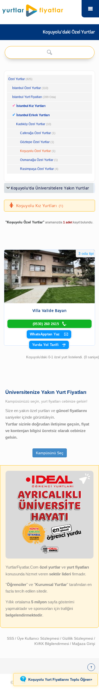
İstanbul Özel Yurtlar (26, 88)
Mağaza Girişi (83, 644)
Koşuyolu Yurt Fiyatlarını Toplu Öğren (60, 679)
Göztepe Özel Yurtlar (35, 142)
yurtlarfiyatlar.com (90, 8)
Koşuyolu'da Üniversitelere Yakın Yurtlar (50, 187)
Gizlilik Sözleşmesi (78, 638)
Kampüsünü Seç (49, 453)
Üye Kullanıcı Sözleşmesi (38, 638)
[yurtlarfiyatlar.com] (41, 9)
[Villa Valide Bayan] (49, 276)
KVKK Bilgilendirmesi (52, 644)
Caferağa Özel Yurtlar (35, 133)
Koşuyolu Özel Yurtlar (35, 151)
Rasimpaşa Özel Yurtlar (37, 169)
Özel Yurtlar (16, 79)
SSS (11, 638)
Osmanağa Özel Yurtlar (36, 160)
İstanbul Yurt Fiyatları (34, 97)
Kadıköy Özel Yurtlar (30, 124)
